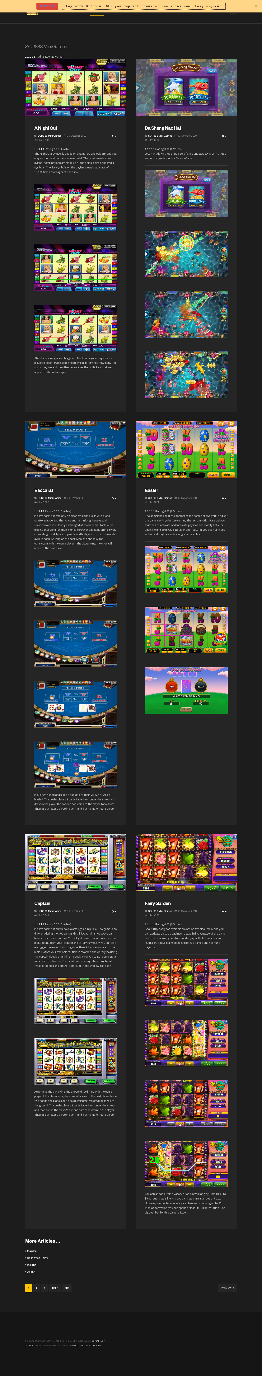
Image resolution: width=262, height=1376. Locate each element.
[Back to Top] (248, 1362)
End (67, 1288)
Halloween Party (37, 1258)
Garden (32, 1251)
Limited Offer (47, 6)
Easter (151, 490)
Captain (42, 903)
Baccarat (43, 490)
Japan (31, 1271)
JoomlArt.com (98, 1341)
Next (55, 1288)
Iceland (31, 1265)
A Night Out (45, 128)
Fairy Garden (158, 903)
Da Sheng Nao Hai (163, 128)
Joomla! (29, 1345)
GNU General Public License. (87, 1345)
